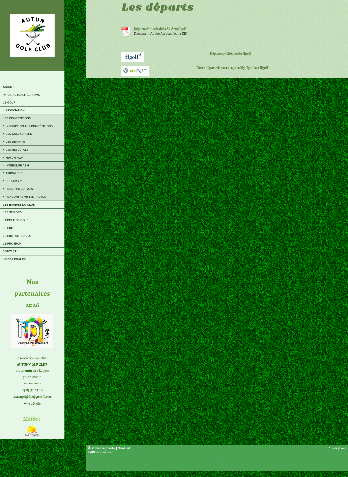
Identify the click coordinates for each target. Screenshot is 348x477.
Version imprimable (103, 448)
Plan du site (124, 448)
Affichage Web (337, 448)
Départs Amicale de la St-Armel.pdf (160, 28)
